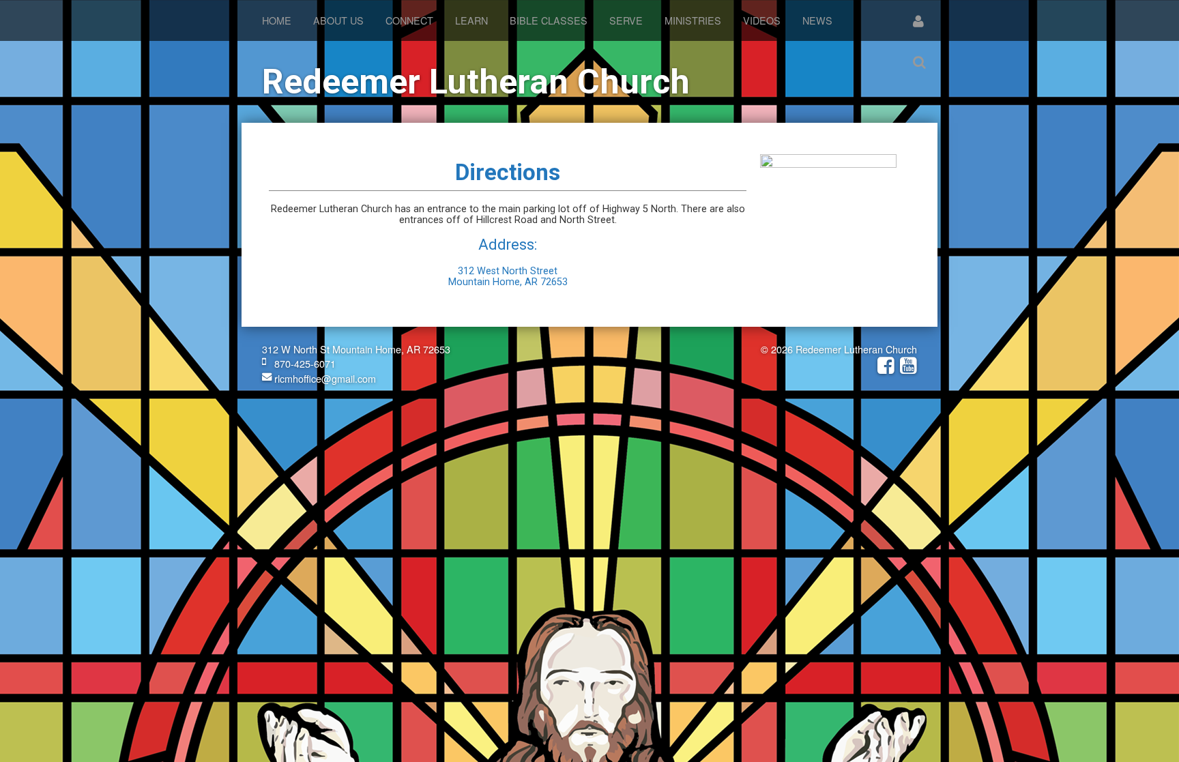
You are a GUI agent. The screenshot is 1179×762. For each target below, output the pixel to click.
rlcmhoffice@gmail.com (324, 378)
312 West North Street (507, 271)
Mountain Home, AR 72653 (508, 282)
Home (276, 20)
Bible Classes (548, 20)
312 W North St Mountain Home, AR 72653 (356, 349)
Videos (762, 20)
